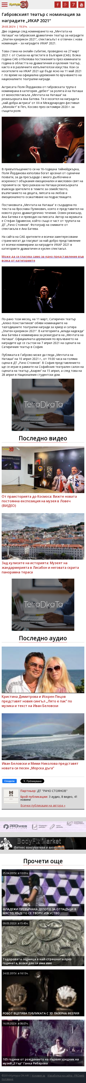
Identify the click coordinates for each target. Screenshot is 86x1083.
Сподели (9, 781)
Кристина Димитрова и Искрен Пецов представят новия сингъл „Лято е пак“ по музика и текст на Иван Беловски (37, 701)
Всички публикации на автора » (42, 805)
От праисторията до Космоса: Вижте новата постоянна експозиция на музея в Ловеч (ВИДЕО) (39, 501)
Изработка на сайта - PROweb (66, 1075)
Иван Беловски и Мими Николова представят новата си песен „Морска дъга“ (40, 765)
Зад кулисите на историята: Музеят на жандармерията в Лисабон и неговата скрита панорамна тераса (40, 567)
